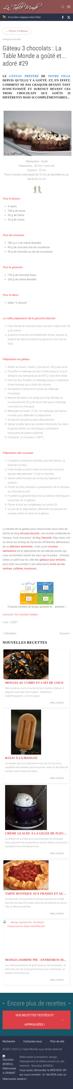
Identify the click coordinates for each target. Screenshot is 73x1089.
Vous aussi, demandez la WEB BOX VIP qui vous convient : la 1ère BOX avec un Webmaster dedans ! (34, 1075)
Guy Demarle (43, 537)
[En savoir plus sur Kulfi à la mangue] (26, 732)
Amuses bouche (29, 533)
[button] (63, 7)
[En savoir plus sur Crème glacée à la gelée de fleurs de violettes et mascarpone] (26, 807)
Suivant (64, 633)
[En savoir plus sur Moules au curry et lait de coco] (26, 664)
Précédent (10, 633)
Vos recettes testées (26, 614)
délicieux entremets (21, 546)
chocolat (8, 614)
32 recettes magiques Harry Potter (24, 17)
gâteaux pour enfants (52, 559)
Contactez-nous (32, 1041)
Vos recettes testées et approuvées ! (34, 1019)
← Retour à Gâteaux (16, 30)
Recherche (9, 1041)
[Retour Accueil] (23, 7)
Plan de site (57, 1041)
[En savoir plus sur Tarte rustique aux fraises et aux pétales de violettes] (26, 875)
